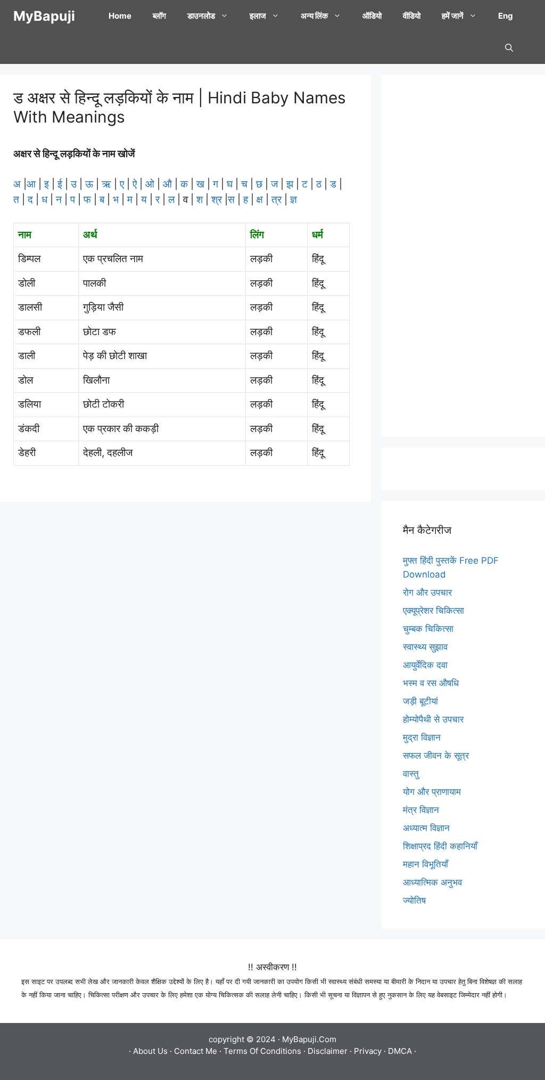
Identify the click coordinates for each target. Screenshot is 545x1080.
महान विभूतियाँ (425, 864)
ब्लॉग (159, 16)
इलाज (258, 16)
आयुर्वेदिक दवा (425, 665)
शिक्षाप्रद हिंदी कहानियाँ (440, 846)
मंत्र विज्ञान (421, 810)
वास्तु (411, 773)
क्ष (260, 199)
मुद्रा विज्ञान (422, 737)
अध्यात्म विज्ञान (426, 828)
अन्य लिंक (314, 16)
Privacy (368, 1051)
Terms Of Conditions (262, 1051)
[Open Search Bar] (509, 48)
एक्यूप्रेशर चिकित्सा (433, 610)
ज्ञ (292, 199)
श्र (216, 199)
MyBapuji (44, 16)
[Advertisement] (463, 256)
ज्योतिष (414, 900)
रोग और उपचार (427, 592)
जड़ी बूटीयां (420, 701)
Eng (505, 16)
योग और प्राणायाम (432, 791)
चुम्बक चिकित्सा (428, 628)
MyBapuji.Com (309, 1039)
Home (120, 16)
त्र (276, 199)
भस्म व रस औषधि (431, 683)
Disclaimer (328, 1051)
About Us (150, 1051)
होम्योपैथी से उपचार (433, 719)
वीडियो (411, 16)
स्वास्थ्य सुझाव (425, 646)
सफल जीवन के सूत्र (436, 755)
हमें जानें (453, 16)
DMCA (400, 1051)
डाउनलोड (201, 16)
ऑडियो (372, 16)
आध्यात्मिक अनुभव (432, 882)
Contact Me (195, 1051)
